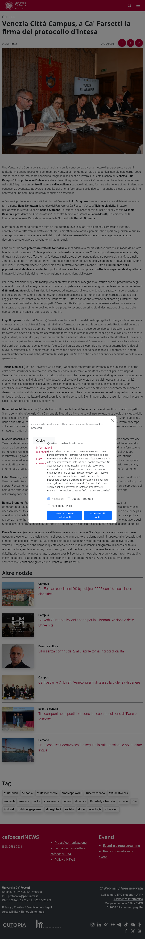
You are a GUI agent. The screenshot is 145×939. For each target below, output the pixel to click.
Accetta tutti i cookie (97, 515)
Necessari (57, 498)
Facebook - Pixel (61, 506)
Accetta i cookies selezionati (65, 515)
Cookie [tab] (40, 440)
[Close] (112, 420)
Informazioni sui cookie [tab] (44, 450)
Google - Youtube (82, 498)
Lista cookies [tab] (41, 461)
